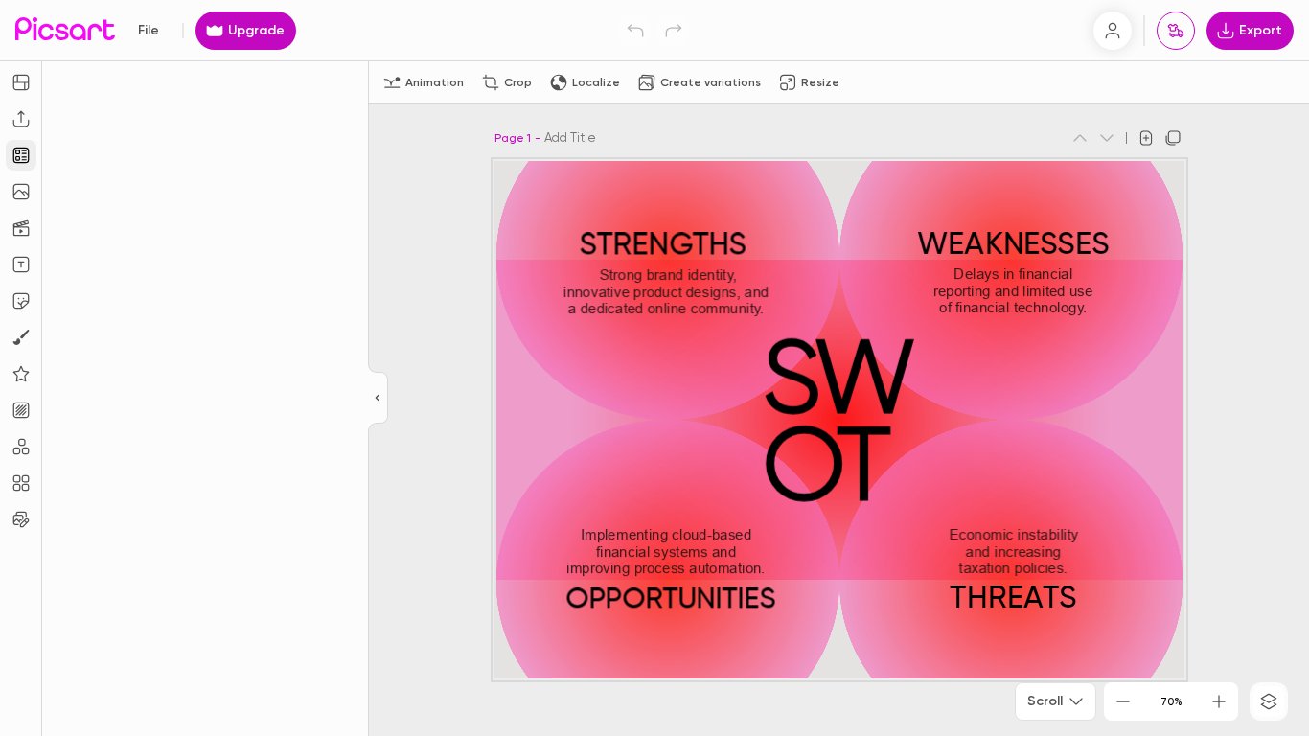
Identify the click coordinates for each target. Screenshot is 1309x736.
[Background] (21, 410)
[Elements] (21, 373)
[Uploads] (21, 119)
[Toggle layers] (1269, 701)
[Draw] (21, 337)
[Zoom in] (1219, 701)
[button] (654, 368)
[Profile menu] (1112, 31)
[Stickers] (21, 301)
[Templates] (21, 155)
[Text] (21, 264)
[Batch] (21, 519)
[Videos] (21, 228)
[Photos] (21, 191)
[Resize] (21, 82)
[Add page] (1146, 138)
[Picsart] (65, 30)
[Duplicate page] (1172, 138)
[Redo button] (673, 30)
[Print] (1176, 31)
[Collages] (21, 483)
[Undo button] (635, 30)
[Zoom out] (1123, 701)
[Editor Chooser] (378, 398)
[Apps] (21, 446)
